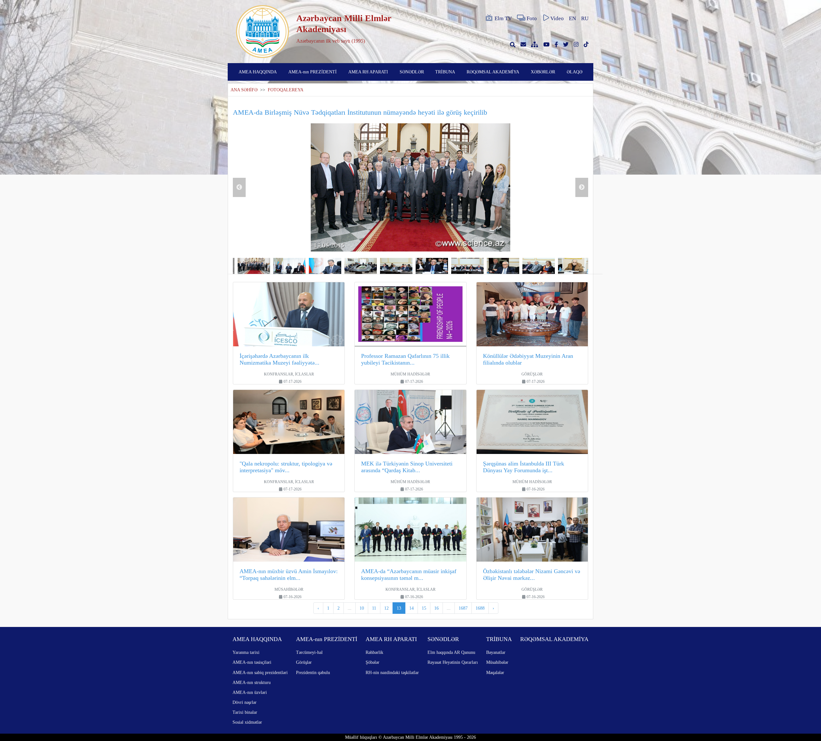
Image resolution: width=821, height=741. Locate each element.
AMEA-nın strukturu (252, 682)
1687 (463, 608)
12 (386, 608)
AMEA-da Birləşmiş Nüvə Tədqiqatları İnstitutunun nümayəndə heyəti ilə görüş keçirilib (360, 112)
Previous (239, 187)
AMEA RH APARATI (368, 71)
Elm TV (503, 18)
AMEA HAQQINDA (258, 71)
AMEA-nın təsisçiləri (252, 662)
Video (557, 18)
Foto (532, 18)
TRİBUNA (445, 71)
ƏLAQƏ (574, 71)
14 (411, 608)
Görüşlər (304, 662)
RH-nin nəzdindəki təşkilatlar (392, 672)
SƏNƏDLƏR (412, 71)
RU (584, 18)
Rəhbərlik (374, 652)
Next (581, 187)
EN (572, 18)
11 (374, 608)
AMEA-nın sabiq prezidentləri (260, 672)
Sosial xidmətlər (247, 722)
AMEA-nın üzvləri (250, 692)
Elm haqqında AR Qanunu (451, 652)
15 (424, 608)
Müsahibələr (497, 662)
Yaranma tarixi (246, 652)
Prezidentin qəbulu (313, 672)
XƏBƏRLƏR (543, 71)
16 (436, 608)
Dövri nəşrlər (245, 702)
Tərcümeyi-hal (309, 652)
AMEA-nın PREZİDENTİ (312, 71)
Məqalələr (495, 672)
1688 (480, 608)
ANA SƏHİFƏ (244, 89)
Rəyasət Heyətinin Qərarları (452, 662)
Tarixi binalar (245, 712)
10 (362, 608)
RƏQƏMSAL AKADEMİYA (493, 71)
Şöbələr (372, 662)
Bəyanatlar (495, 652)
